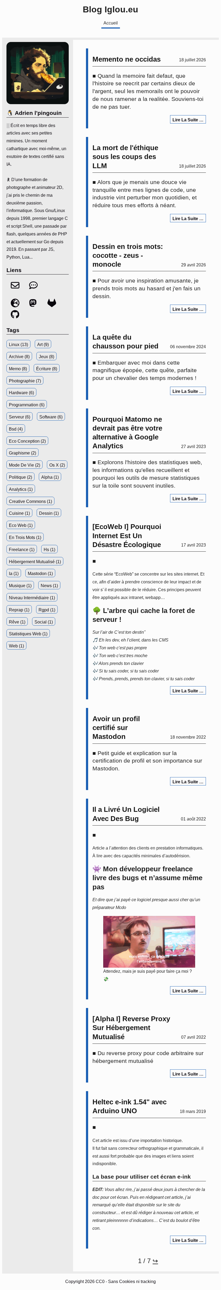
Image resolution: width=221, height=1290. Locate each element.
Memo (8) (18, 368)
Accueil (110, 23)
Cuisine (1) (19, 513)
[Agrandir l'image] (149, 942)
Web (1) (16, 646)
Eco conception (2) (27, 441)
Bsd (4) (16, 429)
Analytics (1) (21, 489)
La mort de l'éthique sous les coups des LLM (125, 157)
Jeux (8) (46, 356)
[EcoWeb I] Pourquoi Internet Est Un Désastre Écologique (126, 535)
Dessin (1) (49, 513)
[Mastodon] (34, 305)
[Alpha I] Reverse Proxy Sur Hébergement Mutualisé (131, 1028)
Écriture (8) (46, 368)
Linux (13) (18, 344)
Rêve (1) (17, 622)
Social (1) (43, 622)
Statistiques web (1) (28, 634)
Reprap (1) (19, 610)
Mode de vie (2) (24, 465)
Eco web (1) (21, 525)
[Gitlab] (51, 305)
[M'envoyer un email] (15, 288)
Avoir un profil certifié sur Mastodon (116, 728)
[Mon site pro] (15, 305)
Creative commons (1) (30, 501)
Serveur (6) (19, 417)
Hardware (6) (21, 392)
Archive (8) (19, 356)
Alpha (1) (50, 477)
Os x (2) (57, 465)
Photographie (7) (25, 381)
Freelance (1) (21, 549)
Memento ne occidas (126, 59)
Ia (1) (14, 573)
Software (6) (51, 417)
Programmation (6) (26, 405)
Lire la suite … (187, 120)
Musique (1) (20, 585)
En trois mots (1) (25, 537)
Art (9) (43, 344)
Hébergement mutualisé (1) (35, 561)
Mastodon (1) (40, 573)
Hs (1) (49, 549)
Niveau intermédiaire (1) (32, 597)
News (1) (49, 585)
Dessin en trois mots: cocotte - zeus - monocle (127, 255)
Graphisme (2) (22, 453)
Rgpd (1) (47, 610)
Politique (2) (20, 477)
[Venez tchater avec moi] (33, 288)
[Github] (14, 317)
